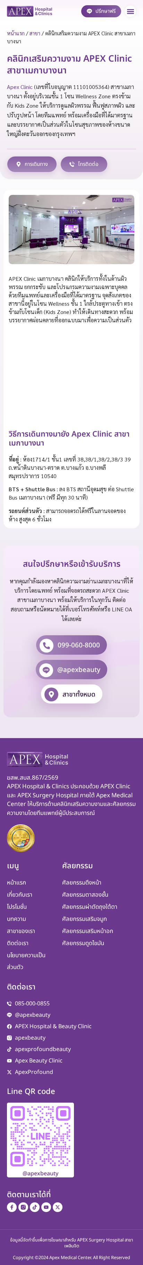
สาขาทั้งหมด (78, 695)
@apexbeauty (78, 670)
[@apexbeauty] (46, 670)
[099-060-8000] (46, 646)
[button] (130, 11)
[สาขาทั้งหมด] (51, 694)
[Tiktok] (35, 1207)
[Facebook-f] (12, 1207)
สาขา (35, 33)
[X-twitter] (57, 1207)
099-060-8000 (79, 645)
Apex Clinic (20, 86)
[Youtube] (46, 1207)
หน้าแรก (16, 33)
